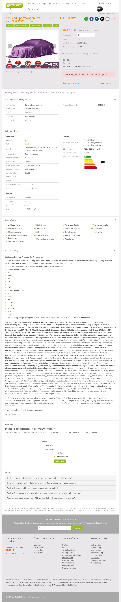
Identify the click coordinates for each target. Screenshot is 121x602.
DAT (53, 585)
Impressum (38, 552)
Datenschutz (39, 550)
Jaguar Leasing (96, 555)
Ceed (27, 144)
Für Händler (38, 547)
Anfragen (71, 92)
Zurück (10, 13)
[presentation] (10, 46)
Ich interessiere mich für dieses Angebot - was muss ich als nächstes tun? (39, 478)
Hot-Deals (55, 3)
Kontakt (82, 3)
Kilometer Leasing (69, 565)
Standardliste (62, 457)
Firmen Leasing (68, 560)
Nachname (49, 449)
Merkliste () (106, 3)
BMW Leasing (96, 547)
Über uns (37, 545)
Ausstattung (43, 92)
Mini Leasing (96, 550)
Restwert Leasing (69, 568)
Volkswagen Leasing (98, 560)
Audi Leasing (96, 545)
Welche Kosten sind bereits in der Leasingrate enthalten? (32, 488)
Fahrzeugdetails (28, 92)
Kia (26, 140)
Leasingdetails (11, 92)
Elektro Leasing (68, 563)
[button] (86, 19)
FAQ (63, 547)
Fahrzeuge (41, 3)
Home (31, 3)
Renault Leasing (97, 552)
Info (74, 3)
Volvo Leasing (96, 563)
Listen (60, 453)
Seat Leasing (96, 558)
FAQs (7, 472)
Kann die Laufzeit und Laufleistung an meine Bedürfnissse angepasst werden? (41, 483)
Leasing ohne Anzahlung (72, 555)
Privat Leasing (67, 558)
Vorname (49, 445)
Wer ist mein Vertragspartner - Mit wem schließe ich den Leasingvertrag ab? (41, 498)
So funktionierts (35, 9)
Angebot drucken (73, 83)
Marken (66, 3)
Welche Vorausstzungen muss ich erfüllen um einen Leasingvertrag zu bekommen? (44, 493)
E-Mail (44, 442)
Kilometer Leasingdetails (17, 99)
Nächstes (110, 13)
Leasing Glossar (68, 552)
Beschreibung (57, 92)
